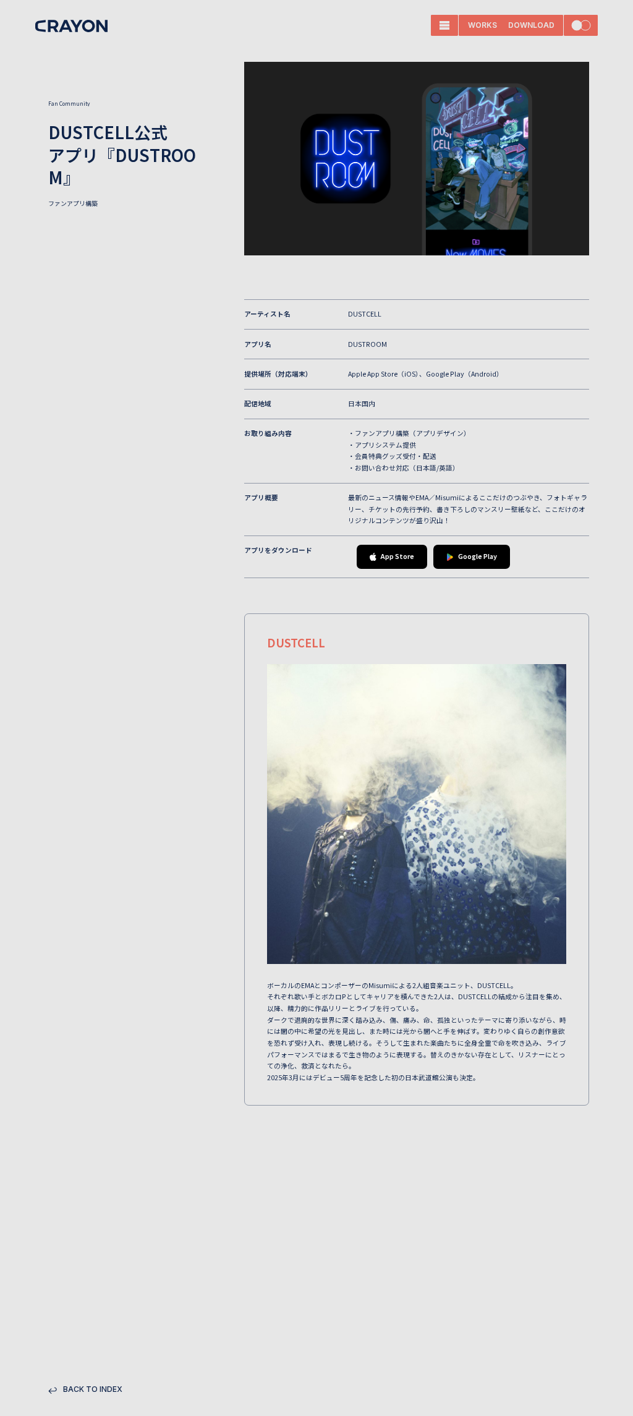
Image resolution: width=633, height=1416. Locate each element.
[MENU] (444, 25)
